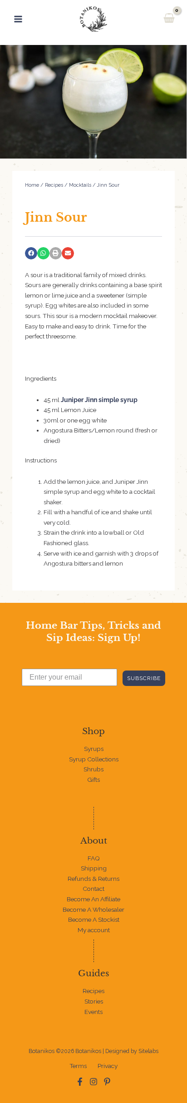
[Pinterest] (107, 1082)
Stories (93, 1001)
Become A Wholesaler (93, 909)
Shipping (94, 868)
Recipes (54, 185)
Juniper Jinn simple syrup (99, 399)
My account (94, 930)
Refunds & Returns (93, 878)
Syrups (93, 748)
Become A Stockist (93, 919)
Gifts (93, 779)
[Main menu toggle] (18, 19)
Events (93, 1011)
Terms (78, 1065)
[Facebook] (80, 1082)
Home (32, 185)
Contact (93, 888)
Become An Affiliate (93, 899)
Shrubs (93, 769)
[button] (31, 253)
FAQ (94, 858)
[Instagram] (93, 1082)
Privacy (108, 1065)
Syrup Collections (93, 759)
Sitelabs (148, 1051)
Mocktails (80, 185)
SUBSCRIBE (144, 678)
